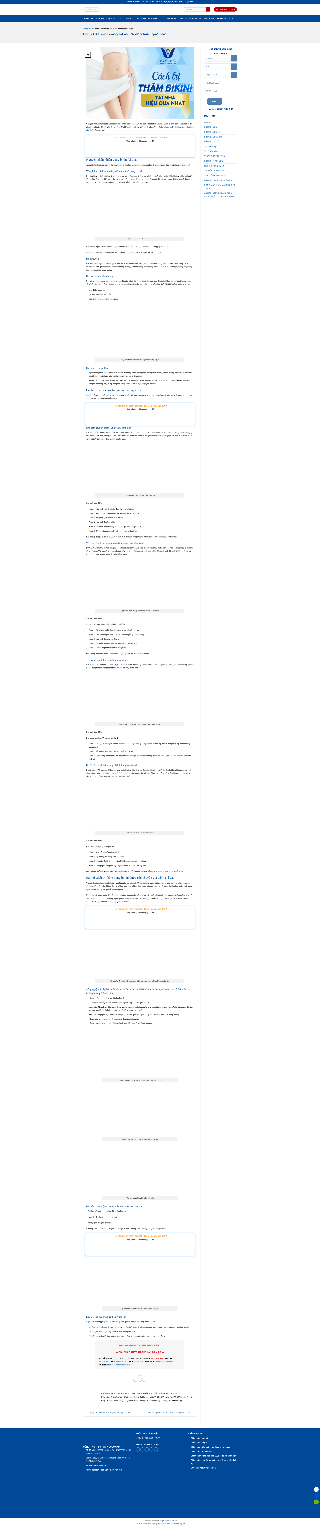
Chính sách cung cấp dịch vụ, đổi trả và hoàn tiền (213, 1456)
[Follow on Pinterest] (151, 1449)
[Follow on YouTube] (156, 1449)
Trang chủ (88, 19)
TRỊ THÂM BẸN (210, 146)
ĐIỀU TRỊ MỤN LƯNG (213, 137)
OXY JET (208, 122)
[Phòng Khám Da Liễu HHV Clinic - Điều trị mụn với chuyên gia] (160, 9)
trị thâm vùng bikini (98, 898)
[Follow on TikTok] (142, 1449)
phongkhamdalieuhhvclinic (118, 1365)
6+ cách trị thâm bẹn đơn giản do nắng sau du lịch (169, 1412)
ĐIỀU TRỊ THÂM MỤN (213, 161)
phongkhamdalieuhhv (164, 1361)
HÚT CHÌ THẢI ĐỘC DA (214, 166)
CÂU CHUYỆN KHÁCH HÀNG (146, 19)
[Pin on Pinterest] (144, 1380)
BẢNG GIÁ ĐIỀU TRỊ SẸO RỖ (190, 19)
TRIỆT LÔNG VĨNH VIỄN (214, 156)
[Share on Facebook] (135, 1380)
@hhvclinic (138, 1361)
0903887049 (120, 1361)
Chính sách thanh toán (201, 1451)
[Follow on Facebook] (138, 1449)
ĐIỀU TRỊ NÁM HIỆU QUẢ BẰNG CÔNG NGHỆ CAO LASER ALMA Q (219, 195)
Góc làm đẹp (125, 19)
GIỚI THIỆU (100, 19)
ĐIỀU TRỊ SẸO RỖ (211, 142)
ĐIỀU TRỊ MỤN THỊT (213, 132)
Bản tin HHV (209, 19)
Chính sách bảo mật (200, 1438)
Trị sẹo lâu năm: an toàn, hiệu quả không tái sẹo (109, 1412)
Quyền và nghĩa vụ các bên (203, 1468)
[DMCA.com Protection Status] (212, 1488)
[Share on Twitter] (140, 1380)
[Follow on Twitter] (147, 1449)
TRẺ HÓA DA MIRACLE (214, 171)
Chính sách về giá (199, 1442)
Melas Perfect (123, 901)
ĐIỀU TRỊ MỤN (210, 127)
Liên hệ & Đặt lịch (225, 19)
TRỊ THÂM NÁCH (211, 151)
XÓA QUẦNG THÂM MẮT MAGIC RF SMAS (219, 187)
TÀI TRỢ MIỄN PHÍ (169, 19)
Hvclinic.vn (103, 1361)
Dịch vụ (111, 19)
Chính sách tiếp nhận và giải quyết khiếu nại (211, 1447)
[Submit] (208, 9)
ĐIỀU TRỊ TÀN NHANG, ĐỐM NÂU (218, 180)
